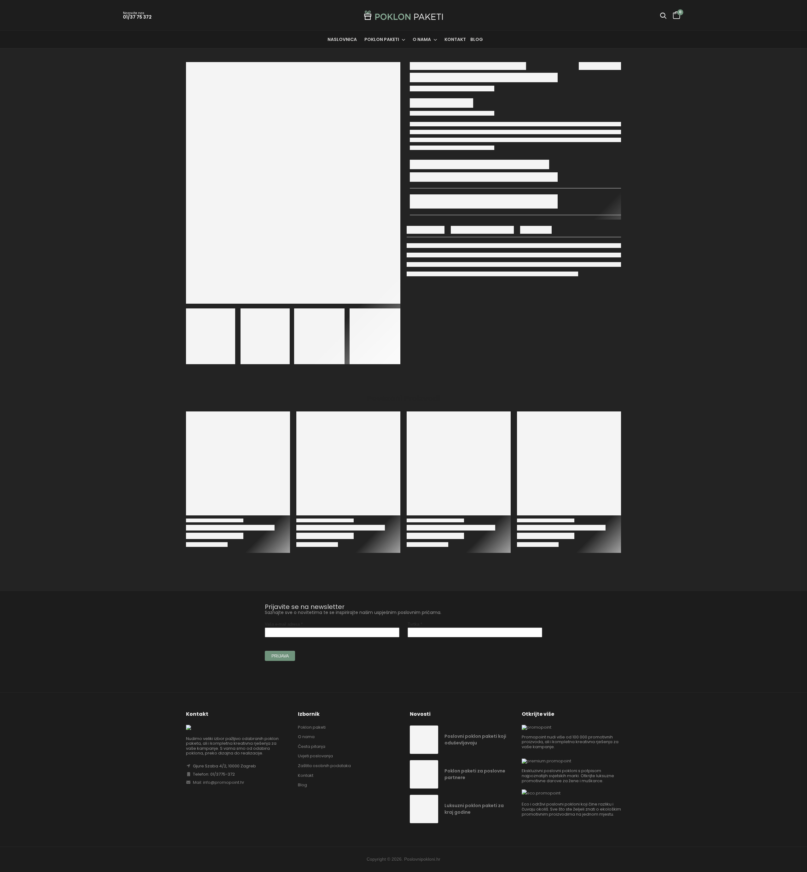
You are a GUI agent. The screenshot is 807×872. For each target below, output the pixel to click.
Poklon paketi (381, 39)
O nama (422, 39)
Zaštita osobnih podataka (324, 766)
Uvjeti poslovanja (315, 756)
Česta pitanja (311, 746)
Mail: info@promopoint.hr (218, 782)
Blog (476, 39)
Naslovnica (342, 39)
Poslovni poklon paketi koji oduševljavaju (475, 739)
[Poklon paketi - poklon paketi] (403, 15)
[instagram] (618, 859)
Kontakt (455, 39)
